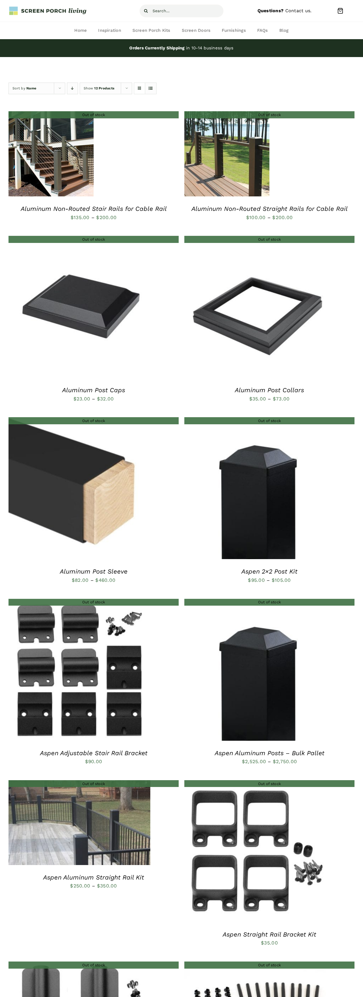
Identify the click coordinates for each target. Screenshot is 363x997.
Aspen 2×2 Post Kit (269, 571)
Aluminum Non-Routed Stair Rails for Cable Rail (94, 208)
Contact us (298, 10)
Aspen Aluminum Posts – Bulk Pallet (269, 753)
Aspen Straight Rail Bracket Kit (269, 934)
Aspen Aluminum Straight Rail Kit (93, 877)
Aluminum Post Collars (269, 390)
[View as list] (150, 88)
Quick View (51, 155)
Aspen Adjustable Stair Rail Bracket (93, 753)
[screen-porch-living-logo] (48, 8)
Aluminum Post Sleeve (94, 571)
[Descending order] (72, 88)
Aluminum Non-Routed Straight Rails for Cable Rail (269, 208)
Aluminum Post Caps (93, 390)
